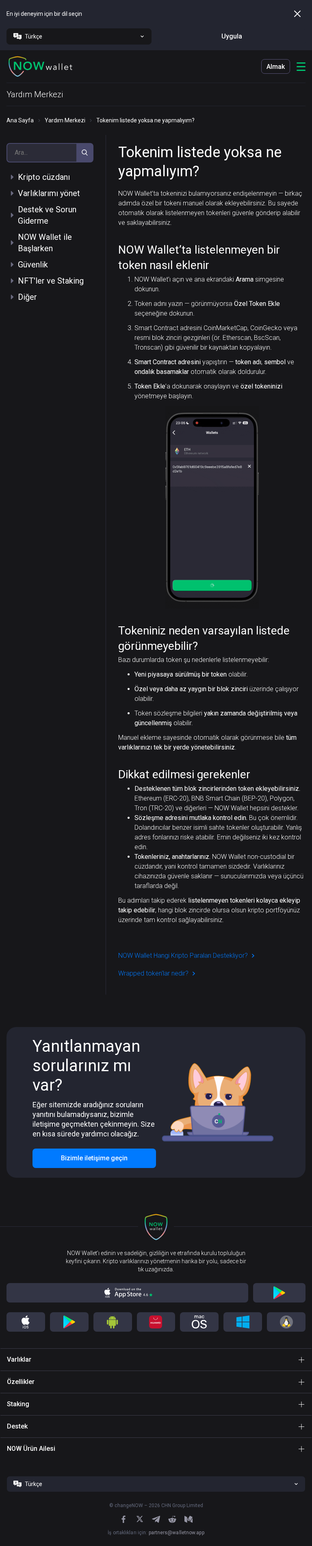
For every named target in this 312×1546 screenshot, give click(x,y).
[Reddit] (172, 1519)
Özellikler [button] (21, 1382)
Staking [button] (18, 1404)
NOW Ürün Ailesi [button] (31, 1448)
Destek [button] (17, 1426)
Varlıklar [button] (19, 1359)
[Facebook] (123, 1519)
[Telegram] (156, 1519)
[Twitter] (140, 1519)
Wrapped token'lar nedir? (153, 973)
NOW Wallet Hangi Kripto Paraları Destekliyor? (183, 955)
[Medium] (188, 1519)
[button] (40, 66)
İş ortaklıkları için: (156, 1532)
